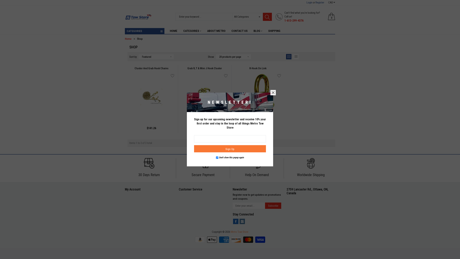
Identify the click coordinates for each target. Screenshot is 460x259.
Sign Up (230, 149)
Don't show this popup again (231, 157)
